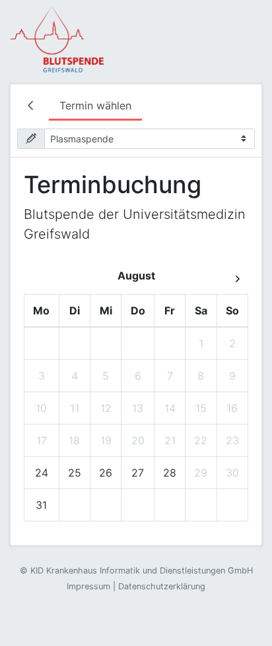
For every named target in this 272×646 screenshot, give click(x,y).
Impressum (88, 586)
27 (137, 472)
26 (105, 472)
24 (41, 472)
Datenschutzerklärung (161, 586)
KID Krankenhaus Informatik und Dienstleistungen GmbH (141, 570)
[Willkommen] (33, 106)
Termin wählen (95, 105)
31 (41, 505)
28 (169, 472)
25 (74, 472)
